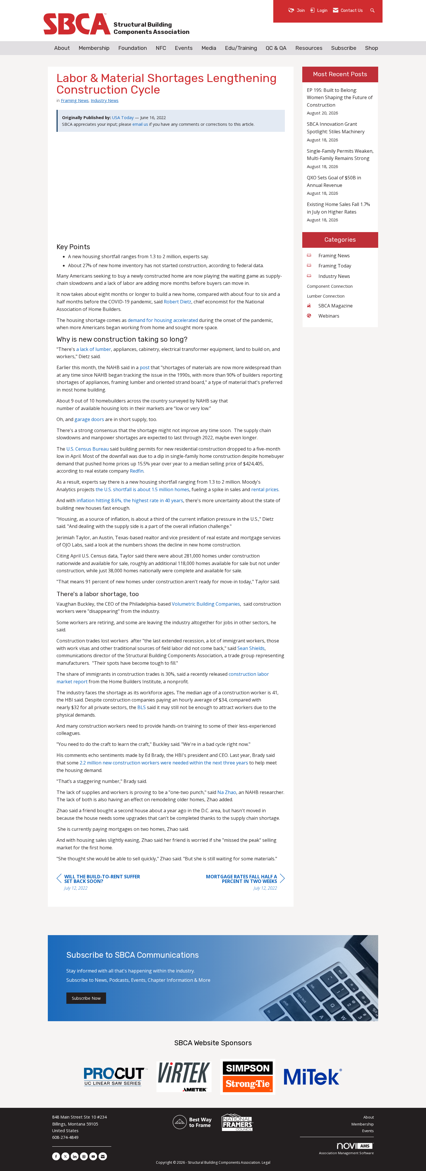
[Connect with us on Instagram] (84, 1156)
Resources (309, 48)
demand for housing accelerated (163, 320)
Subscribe (343, 48)
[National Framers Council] (237, 1122)
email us (140, 124)
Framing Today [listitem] (334, 266)
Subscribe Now (86, 998)
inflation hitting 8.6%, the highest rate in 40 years (130, 500)
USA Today (123, 117)
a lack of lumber (93, 349)
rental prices (264, 489)
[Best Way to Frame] (192, 1122)
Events (184, 48)
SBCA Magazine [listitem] (335, 306)
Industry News (105, 100)
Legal (266, 1162)
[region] (241, 883)
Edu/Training (241, 48)
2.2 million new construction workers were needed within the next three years (164, 763)
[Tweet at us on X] (65, 1156)
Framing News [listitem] (334, 255)
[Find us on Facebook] (56, 1156)
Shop (371, 48)
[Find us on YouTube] (93, 1156)
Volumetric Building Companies (206, 604)
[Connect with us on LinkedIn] (75, 1156)
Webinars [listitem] (328, 316)
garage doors (89, 419)
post (145, 367)
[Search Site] (373, 10)
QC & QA (276, 48)
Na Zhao (226, 792)
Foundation (132, 48)
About (62, 48)
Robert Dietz (177, 301)
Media (208, 48)
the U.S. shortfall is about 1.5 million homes (141, 489)
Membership (94, 48)
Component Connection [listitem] (330, 286)
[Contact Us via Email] (103, 1156)
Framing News (75, 100)
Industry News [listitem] (334, 276)
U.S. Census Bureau (87, 449)
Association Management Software (346, 1153)
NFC (161, 48)
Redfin (136, 471)
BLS (141, 707)
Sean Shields (251, 648)
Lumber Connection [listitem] (326, 296)
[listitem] (340, 101)
